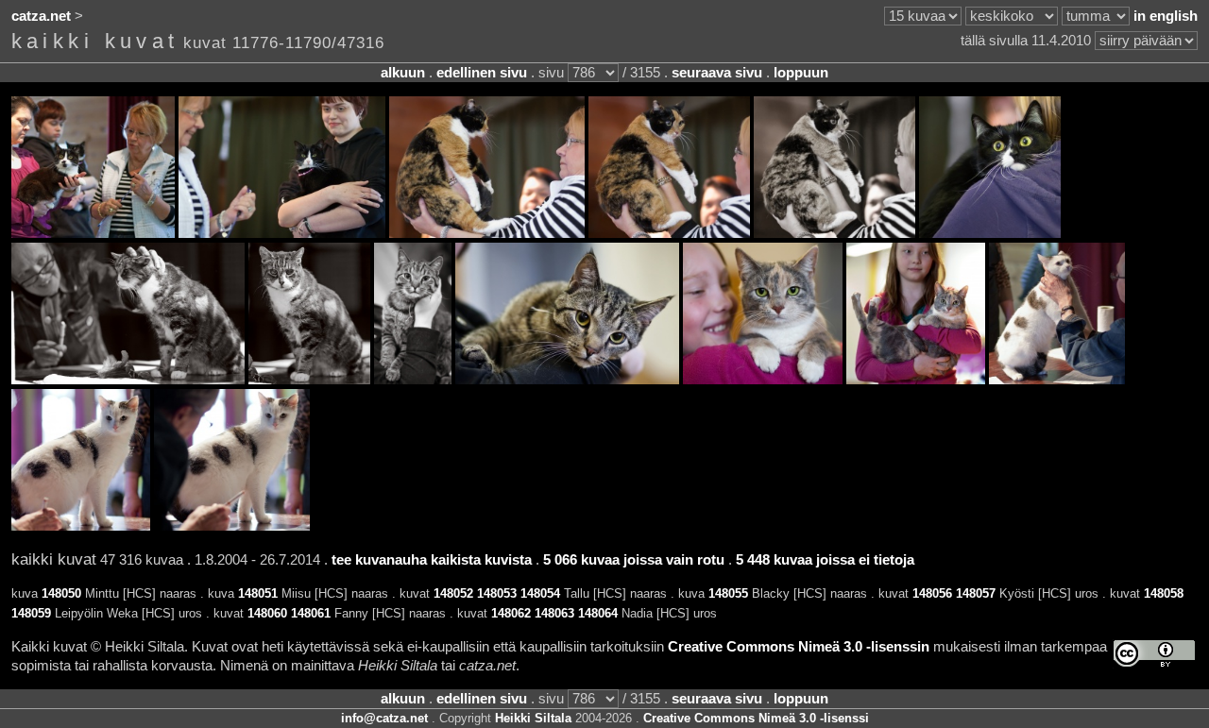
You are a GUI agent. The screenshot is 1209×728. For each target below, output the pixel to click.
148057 (976, 593)
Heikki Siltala (533, 718)
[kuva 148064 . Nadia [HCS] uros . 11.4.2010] (232, 525)
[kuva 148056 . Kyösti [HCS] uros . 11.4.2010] (128, 379)
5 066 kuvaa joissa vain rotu (633, 559)
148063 (554, 613)
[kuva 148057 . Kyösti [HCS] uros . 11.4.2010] (309, 379)
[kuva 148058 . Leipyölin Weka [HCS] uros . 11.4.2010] (412, 379)
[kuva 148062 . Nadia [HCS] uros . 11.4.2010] (1057, 379)
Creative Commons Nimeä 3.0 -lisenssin (798, 646)
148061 (311, 613)
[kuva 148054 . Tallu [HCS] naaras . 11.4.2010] (834, 233)
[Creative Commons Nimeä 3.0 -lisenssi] (1154, 653)
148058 (1163, 593)
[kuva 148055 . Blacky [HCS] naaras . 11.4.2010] (990, 233)
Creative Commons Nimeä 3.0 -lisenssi (756, 718)
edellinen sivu (481, 72)
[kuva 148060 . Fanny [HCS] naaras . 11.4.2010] (763, 379)
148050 (61, 593)
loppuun (801, 72)
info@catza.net (384, 718)
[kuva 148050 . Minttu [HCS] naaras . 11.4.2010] (93, 233)
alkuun (403, 72)
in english (1165, 16)
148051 (258, 593)
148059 (31, 613)
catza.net (41, 16)
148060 (267, 613)
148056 (932, 593)
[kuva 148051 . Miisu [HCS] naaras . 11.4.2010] (282, 233)
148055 (728, 593)
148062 (511, 613)
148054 (540, 593)
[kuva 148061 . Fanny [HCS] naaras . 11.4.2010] (915, 379)
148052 (453, 593)
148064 (598, 613)
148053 (497, 593)
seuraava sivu (717, 72)
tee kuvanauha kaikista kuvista (432, 559)
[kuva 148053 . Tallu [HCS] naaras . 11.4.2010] (669, 233)
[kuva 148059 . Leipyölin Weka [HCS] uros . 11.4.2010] (567, 379)
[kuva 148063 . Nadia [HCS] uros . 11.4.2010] (80, 525)
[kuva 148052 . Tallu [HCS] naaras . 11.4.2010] (487, 233)
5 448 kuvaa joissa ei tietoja (825, 559)
